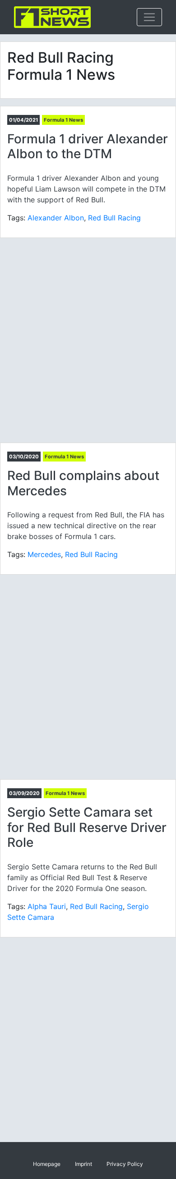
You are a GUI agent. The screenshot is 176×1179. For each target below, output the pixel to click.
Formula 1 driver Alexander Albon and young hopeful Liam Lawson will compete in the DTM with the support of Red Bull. (86, 189)
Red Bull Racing (114, 217)
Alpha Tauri (47, 906)
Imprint (83, 1164)
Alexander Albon (56, 217)
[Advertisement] (88, 340)
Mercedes (44, 554)
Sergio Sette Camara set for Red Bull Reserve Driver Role (87, 827)
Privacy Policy (125, 1164)
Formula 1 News (63, 120)
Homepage (46, 1164)
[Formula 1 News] (52, 17)
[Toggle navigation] (149, 17)
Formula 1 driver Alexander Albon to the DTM (87, 146)
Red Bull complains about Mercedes (83, 483)
